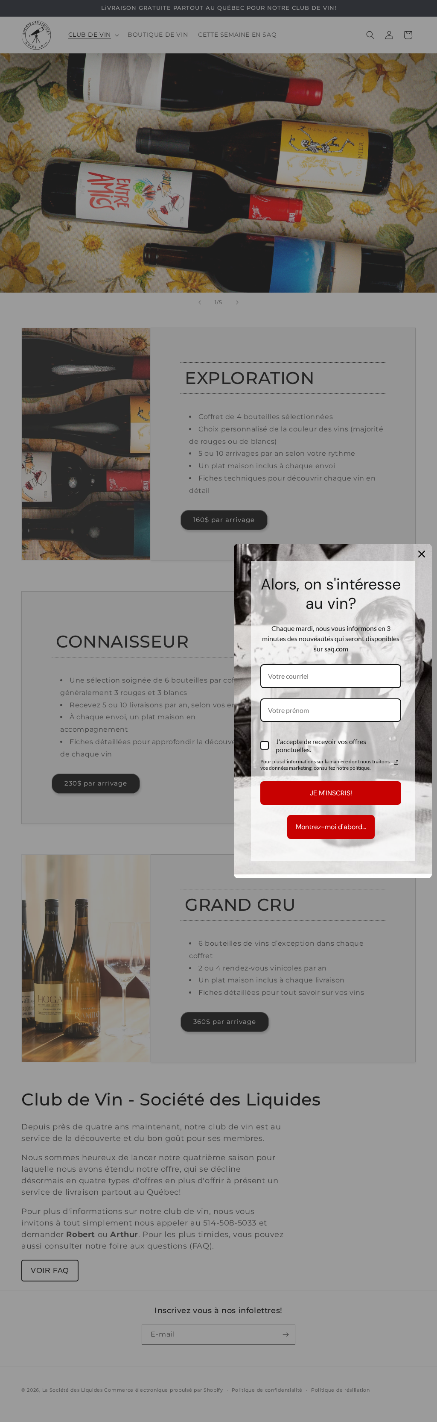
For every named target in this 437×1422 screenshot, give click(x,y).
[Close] (421, 554)
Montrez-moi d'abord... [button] (331, 826)
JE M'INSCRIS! (331, 793)
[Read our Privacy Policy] (396, 762)
